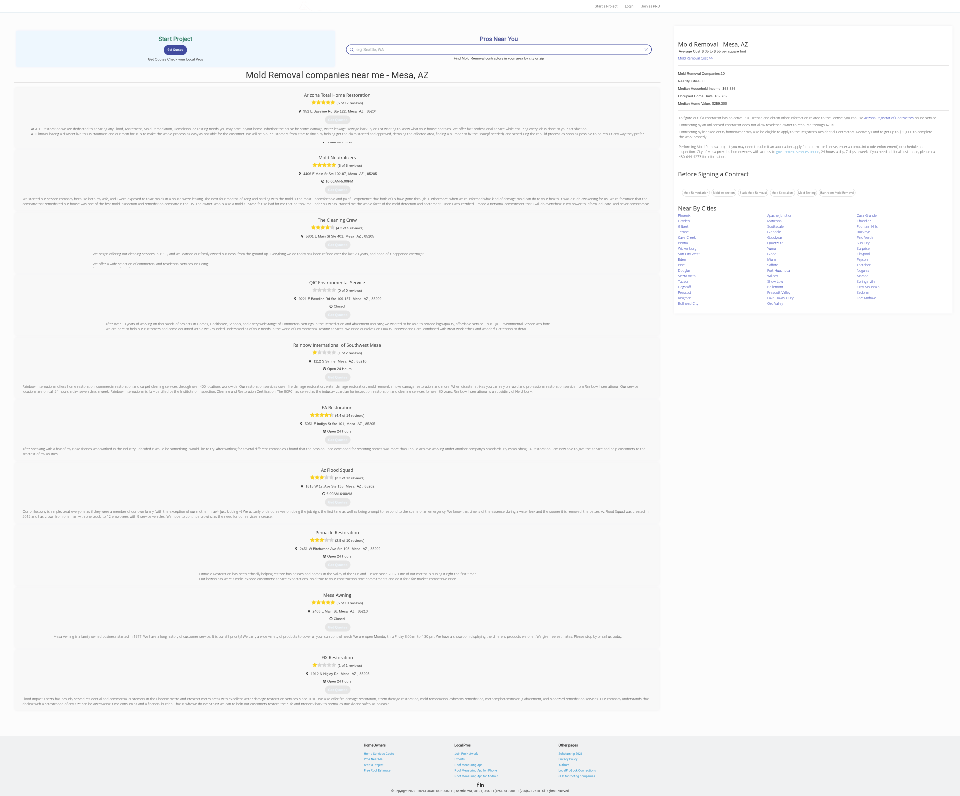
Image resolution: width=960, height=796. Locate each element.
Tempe (683, 232)
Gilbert (683, 226)
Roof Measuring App (468, 765)
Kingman (684, 298)
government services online (797, 151)
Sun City (863, 242)
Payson (862, 259)
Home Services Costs (379, 754)
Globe (771, 254)
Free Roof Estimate (377, 770)
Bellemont (775, 286)
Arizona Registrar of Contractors (889, 118)
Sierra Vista (687, 276)
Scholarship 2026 (570, 754)
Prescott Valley (778, 292)
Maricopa (774, 220)
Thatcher (863, 264)
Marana (862, 276)
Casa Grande (867, 215)
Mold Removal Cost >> (695, 58)
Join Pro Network (466, 754)
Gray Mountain (868, 286)
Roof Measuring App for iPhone (475, 770)
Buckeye (863, 232)
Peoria (683, 242)
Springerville (866, 281)
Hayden (684, 220)
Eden (682, 259)
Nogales (863, 270)
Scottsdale (775, 226)
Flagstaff (684, 286)
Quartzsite (775, 242)
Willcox (772, 276)
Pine (681, 264)
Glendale (774, 232)
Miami (771, 259)
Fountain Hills (867, 226)
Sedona (862, 292)
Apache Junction (779, 215)
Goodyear (774, 237)
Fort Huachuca (778, 270)
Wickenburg (687, 248)
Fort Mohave (866, 298)
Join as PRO (650, 6)
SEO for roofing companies (576, 776)
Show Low (775, 281)
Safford (772, 264)
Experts (459, 759)
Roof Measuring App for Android (476, 776)
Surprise (863, 248)
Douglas (684, 270)
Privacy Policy (568, 759)
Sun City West (689, 254)
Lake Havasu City (780, 298)
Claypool (863, 254)
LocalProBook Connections (577, 770)
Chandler (864, 220)
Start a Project (606, 6)
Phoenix (684, 215)
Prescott (684, 292)
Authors (564, 765)
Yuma (771, 248)
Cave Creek (687, 237)
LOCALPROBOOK (327, 6)
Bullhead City (688, 303)
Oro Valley (775, 303)
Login (629, 6)
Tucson (683, 281)
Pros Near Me (373, 759)
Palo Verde (865, 237)
